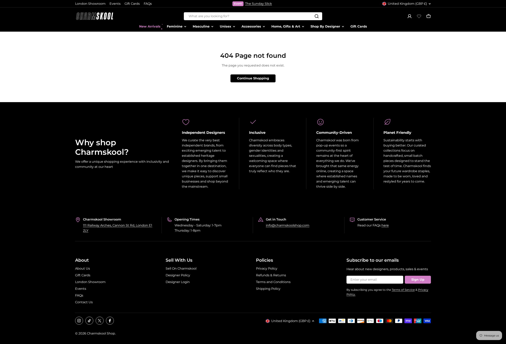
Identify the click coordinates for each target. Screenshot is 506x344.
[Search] (316, 16)
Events (115, 4)
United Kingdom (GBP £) (407, 4)
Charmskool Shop (101, 333)
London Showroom (90, 4)
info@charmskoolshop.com (287, 225)
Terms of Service (403, 290)
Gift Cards (132, 4)
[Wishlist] (419, 16)
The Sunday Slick (258, 4)
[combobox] (253, 16)
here (385, 225)
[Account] (409, 16)
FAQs (148, 4)
